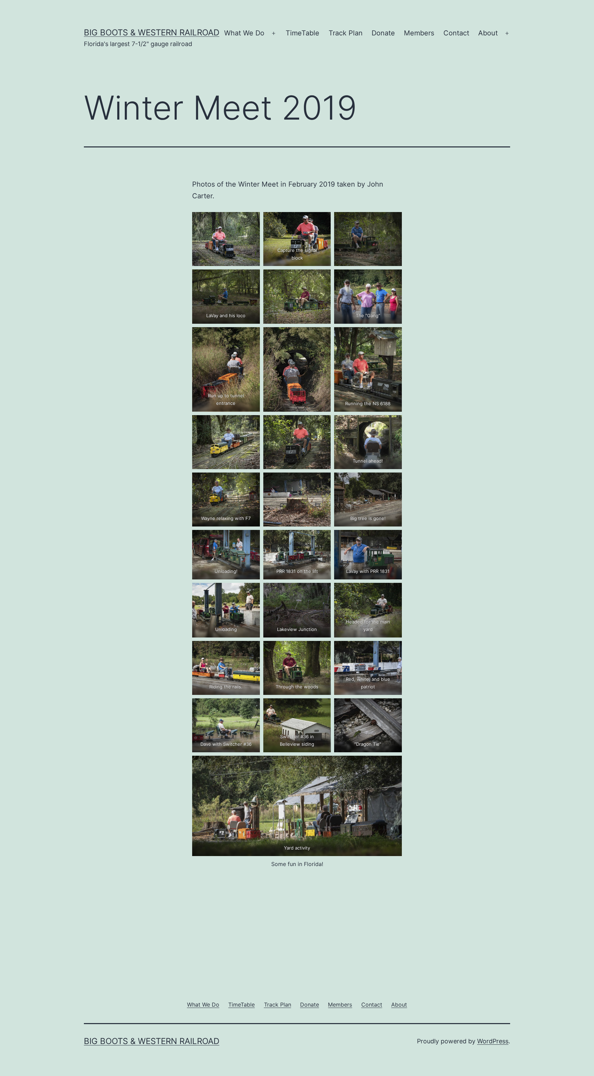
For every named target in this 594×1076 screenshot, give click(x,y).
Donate (383, 33)
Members (419, 33)
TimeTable (302, 33)
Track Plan (346, 33)
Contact (456, 33)
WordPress (492, 1041)
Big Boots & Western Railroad (151, 32)
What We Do (244, 33)
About (488, 33)
